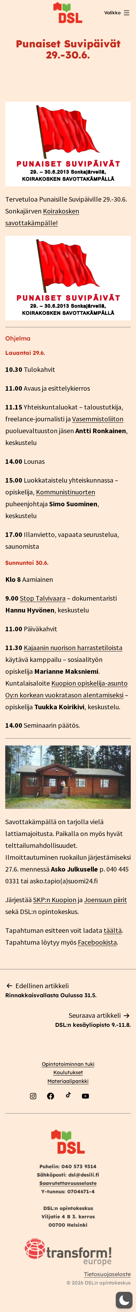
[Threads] (103, 1113)
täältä (113, 930)
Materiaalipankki (68, 1081)
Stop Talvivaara (43, 598)
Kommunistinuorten (65, 491)
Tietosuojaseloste (107, 1274)
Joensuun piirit (105, 899)
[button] (124, 1300)
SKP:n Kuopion (54, 899)
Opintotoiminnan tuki (68, 1064)
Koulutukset (68, 1072)
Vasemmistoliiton (97, 418)
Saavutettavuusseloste (68, 1183)
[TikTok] (68, 1113)
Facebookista (97, 942)
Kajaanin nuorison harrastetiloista (73, 647)
